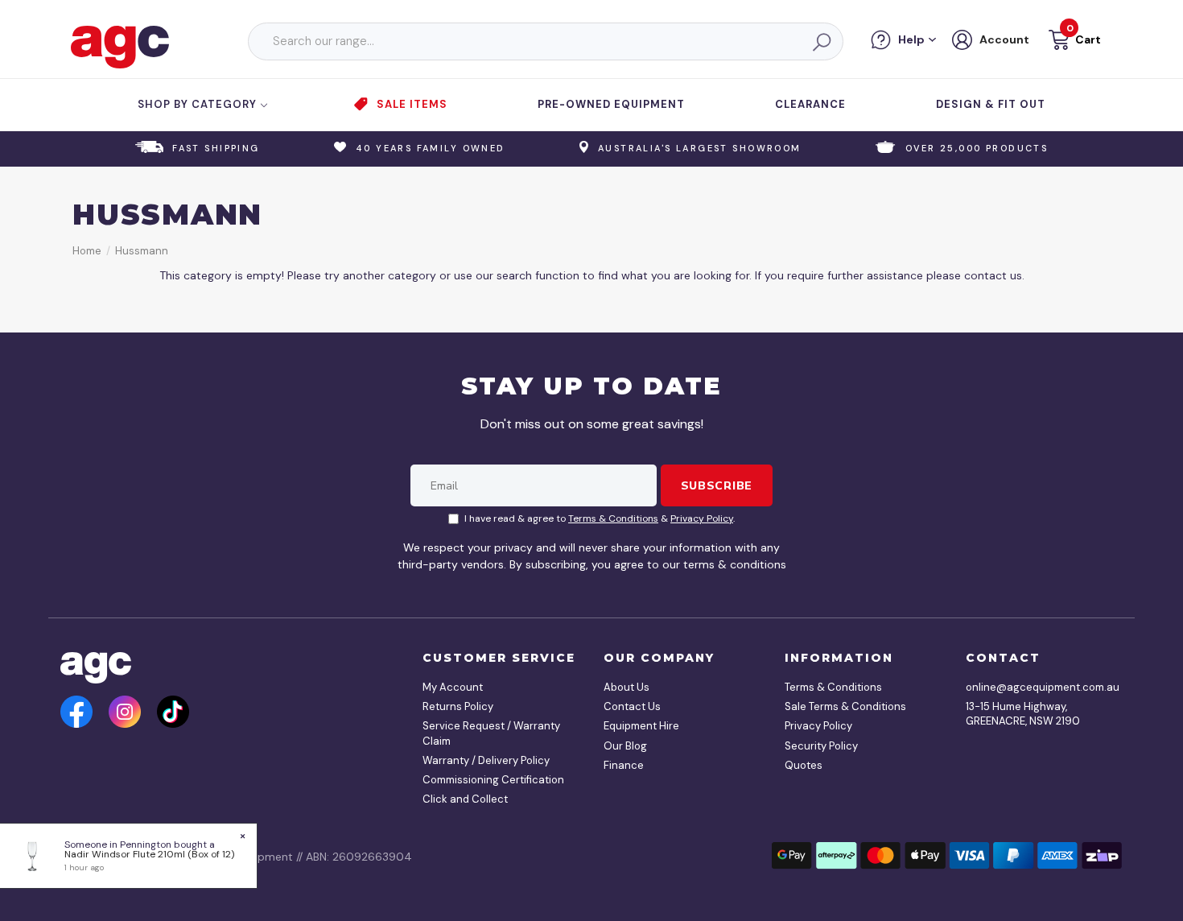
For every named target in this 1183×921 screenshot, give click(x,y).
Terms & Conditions (613, 518)
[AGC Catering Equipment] (120, 46)
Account (1004, 39)
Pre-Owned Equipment (611, 104)
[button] (1073, 42)
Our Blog (625, 746)
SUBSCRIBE (716, 485)
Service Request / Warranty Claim (491, 733)
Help (911, 39)
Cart (1088, 39)
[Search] (820, 41)
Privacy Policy (701, 518)
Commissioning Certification (493, 780)
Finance (624, 765)
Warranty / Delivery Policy (486, 760)
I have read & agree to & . (599, 518)
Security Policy (821, 746)
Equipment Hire (641, 726)
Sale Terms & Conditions (845, 706)
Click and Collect (465, 799)
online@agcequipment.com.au (1038, 687)
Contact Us (632, 706)
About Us (626, 687)
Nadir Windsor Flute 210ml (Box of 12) (149, 854)
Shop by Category (199, 104)
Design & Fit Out (990, 104)
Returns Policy (457, 706)
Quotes (803, 765)
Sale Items (412, 104)
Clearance (810, 104)
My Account (452, 687)
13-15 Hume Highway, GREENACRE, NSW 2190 (1023, 714)
